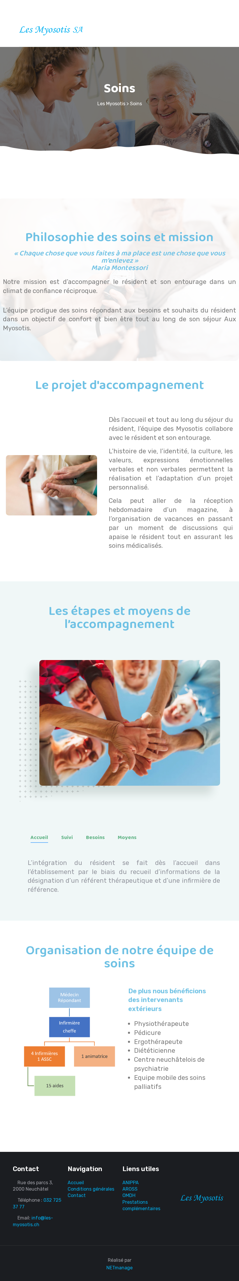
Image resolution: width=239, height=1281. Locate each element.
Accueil (39, 837)
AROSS (130, 1189)
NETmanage (119, 1268)
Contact (77, 1195)
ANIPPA (130, 1182)
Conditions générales (91, 1189)
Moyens (127, 837)
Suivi (67, 837)
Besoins (95, 837)
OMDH (129, 1195)
